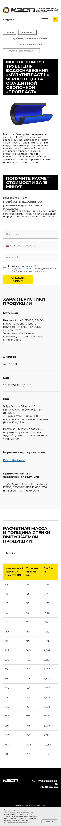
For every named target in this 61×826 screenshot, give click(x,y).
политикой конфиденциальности (22, 267)
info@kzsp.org (49, 787)
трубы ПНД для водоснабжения (30, 38)
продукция (27, 32)
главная (9, 32)
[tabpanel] (30, 662)
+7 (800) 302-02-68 (48, 782)
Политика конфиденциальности (30, 806)
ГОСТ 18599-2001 (14, 459)
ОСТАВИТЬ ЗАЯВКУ (18, 280)
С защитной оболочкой (30, 44)
